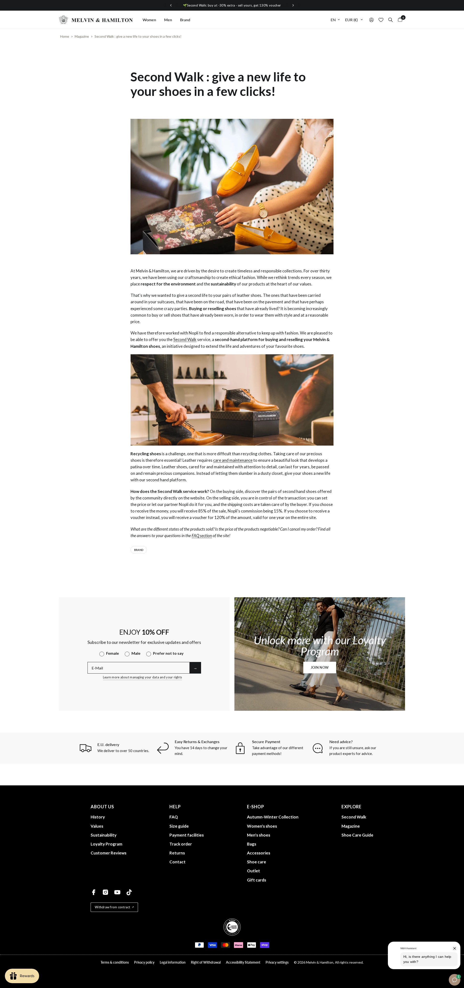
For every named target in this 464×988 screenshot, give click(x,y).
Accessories (258, 852)
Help (175, 806)
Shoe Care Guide (357, 835)
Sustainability (103, 835)
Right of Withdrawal (206, 962)
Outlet (253, 870)
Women (149, 19)
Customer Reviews (108, 852)
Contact (177, 861)
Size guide (179, 826)
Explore (351, 806)
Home (64, 36)
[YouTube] (117, 892)
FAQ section (202, 535)
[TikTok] (129, 892)
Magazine (82, 36)
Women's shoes (262, 826)
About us (102, 806)
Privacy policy (144, 962)
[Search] (390, 20)
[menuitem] (149, 20)
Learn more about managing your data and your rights (142, 677)
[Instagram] (105, 892)
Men (168, 19)
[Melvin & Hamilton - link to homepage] (96, 19)
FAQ (173, 816)
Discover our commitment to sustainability (232, 5)
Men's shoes (258, 835)
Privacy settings (277, 962)
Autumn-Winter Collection (272, 816)
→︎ (195, 667)
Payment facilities (186, 835)
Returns (177, 852)
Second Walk (184, 339)
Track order (180, 843)
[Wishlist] (381, 20)
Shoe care (256, 861)
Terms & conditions (115, 962)
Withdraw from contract (112, 907)
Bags (251, 843)
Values (97, 826)
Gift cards (256, 879)
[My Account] (371, 20)
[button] (319, 667)
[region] (232, 5)
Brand (185, 19)
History (98, 816)
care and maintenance (233, 460)
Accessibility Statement (243, 962)
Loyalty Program (106, 843)
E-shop (255, 806)
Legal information (173, 962)
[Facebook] (94, 892)
